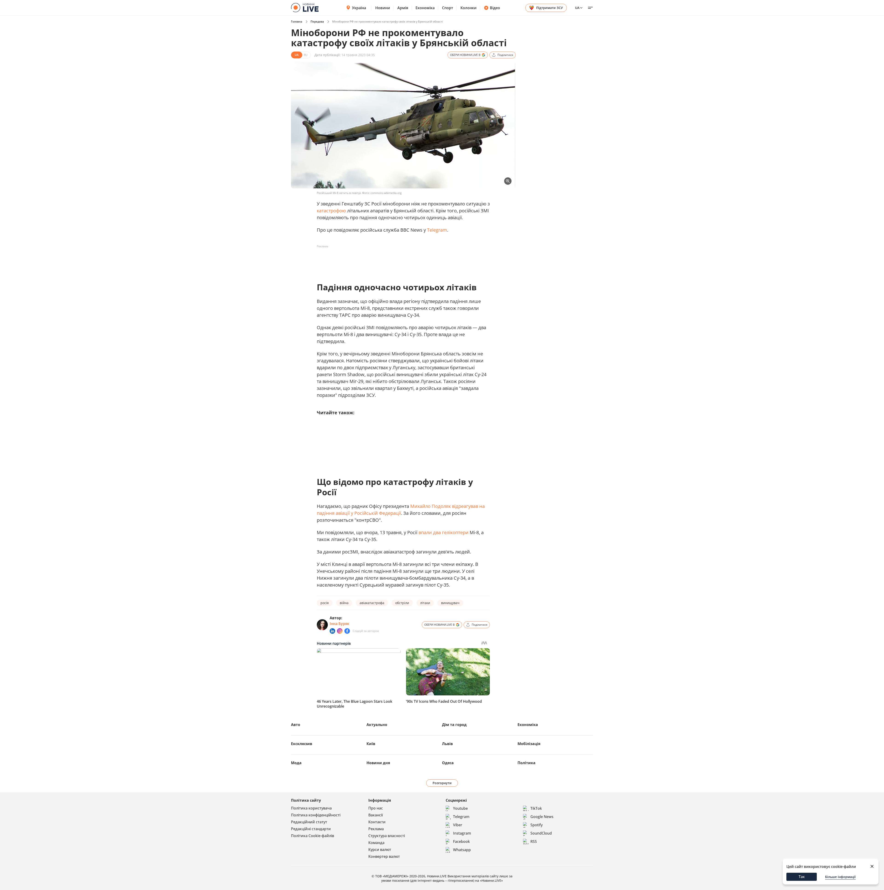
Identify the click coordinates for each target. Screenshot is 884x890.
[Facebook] (347, 631)
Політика (526, 762)
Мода (296, 762)
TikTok (536, 808)
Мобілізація (529, 743)
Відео (495, 7)
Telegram (437, 230)
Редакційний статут (309, 821)
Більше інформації (840, 877)
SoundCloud (541, 833)
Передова (317, 21)
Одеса (448, 762)
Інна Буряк (339, 623)
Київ (370, 743)
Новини (382, 7)
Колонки (468, 7)
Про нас (375, 808)
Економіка (425, 7)
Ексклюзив (301, 743)
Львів (447, 743)
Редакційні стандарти (311, 828)
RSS (533, 841)
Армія (402, 7)
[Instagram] (340, 631)
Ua (577, 8)
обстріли (402, 603)
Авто (295, 724)
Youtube (460, 808)
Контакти (377, 821)
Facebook (461, 841)
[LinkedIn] (332, 631)
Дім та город (454, 724)
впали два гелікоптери (443, 532)
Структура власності (386, 835)
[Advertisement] (400, 260)
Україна (359, 7)
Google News (541, 816)
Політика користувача (311, 808)
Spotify (536, 824)
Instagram (462, 833)
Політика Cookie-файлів (312, 835)
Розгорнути (442, 783)
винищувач (450, 603)
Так (802, 876)
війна (344, 603)
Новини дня (378, 762)
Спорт (447, 7)
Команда (376, 842)
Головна (296, 21)
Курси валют (379, 849)
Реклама (376, 828)
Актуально (376, 724)
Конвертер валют (384, 856)
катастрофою (331, 210)
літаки (425, 603)
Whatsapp (462, 849)
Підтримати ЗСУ (549, 8)
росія (324, 603)
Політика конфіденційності (315, 815)
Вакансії (375, 815)
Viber (457, 824)
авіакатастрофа (372, 603)
